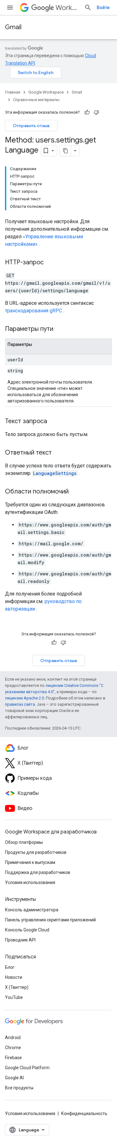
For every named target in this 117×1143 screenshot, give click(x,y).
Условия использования (30, 882)
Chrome (13, 1047)
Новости (13, 977)
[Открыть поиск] (88, 7)
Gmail (13, 27)
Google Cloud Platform (27, 1067)
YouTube (14, 997)
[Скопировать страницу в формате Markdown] (65, 150)
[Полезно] (87, 112)
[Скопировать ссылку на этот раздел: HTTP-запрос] (50, 263)
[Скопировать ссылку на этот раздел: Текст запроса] (53, 421)
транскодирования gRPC (33, 311)
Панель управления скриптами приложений (50, 919)
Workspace (67, 7)
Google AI (14, 1077)
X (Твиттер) (16, 987)
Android (13, 1037)
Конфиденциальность (84, 1113)
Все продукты (19, 1087)
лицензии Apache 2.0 (24, 698)
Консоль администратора (31, 909)
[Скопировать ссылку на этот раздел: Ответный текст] (58, 453)
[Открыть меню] (10, 7)
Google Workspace (46, 92)
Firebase (13, 1057)
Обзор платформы (24, 842)
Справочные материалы (36, 99)
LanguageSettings (54, 473)
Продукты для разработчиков (35, 852)
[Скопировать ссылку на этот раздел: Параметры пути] (61, 329)
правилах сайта (20, 704)
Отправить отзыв (31, 125)
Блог (10, 967)
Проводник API (20, 939)
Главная (12, 92)
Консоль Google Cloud (27, 929)
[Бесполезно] (96, 112)
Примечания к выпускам (30, 862)
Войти (103, 7)
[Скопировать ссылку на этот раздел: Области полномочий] (75, 492)
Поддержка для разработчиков (37, 872)
